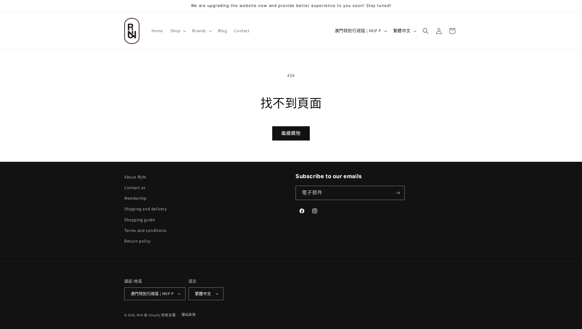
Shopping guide (139, 219)
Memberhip (135, 198)
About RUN (135, 177)
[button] (178, 30)
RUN (140, 315)
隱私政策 (189, 315)
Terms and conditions (145, 230)
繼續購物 (291, 133)
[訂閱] (397, 193)
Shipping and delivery (145, 209)
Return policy (137, 241)
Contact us (135, 187)
